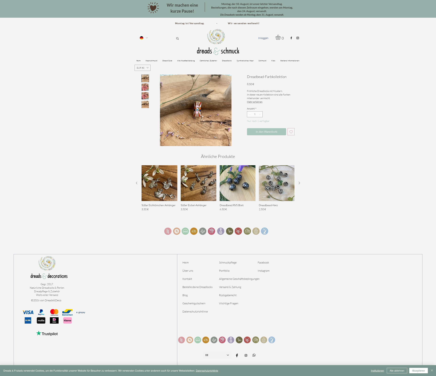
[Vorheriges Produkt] (137, 183)
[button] (281, 37)
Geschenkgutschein (193, 303)
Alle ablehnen (397, 370)
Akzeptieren (418, 370)
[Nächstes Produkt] (299, 183)
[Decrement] (249, 114)
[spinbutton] (255, 114)
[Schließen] (432, 370)
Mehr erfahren (254, 101)
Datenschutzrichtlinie (195, 311)
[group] (218, 189)
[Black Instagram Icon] (246, 355)
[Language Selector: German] (143, 38)
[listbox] (143, 68)
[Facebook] (291, 38)
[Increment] (260, 114)
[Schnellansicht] (159, 183)
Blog (185, 295)
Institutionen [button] (377, 370)
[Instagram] (297, 38)
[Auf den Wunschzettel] (291, 131)
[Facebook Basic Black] (237, 355)
